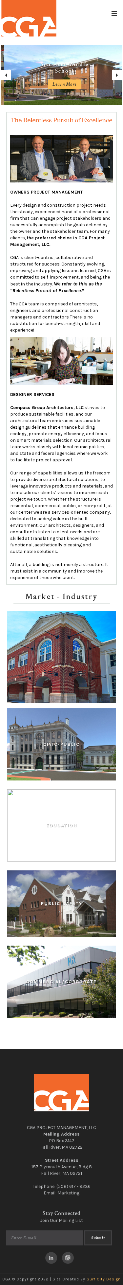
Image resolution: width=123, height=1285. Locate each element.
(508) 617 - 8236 (73, 1186)
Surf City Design (104, 1279)
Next (117, 75)
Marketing (68, 1193)
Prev (6, 75)
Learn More (61, 84)
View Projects (61, 749)
